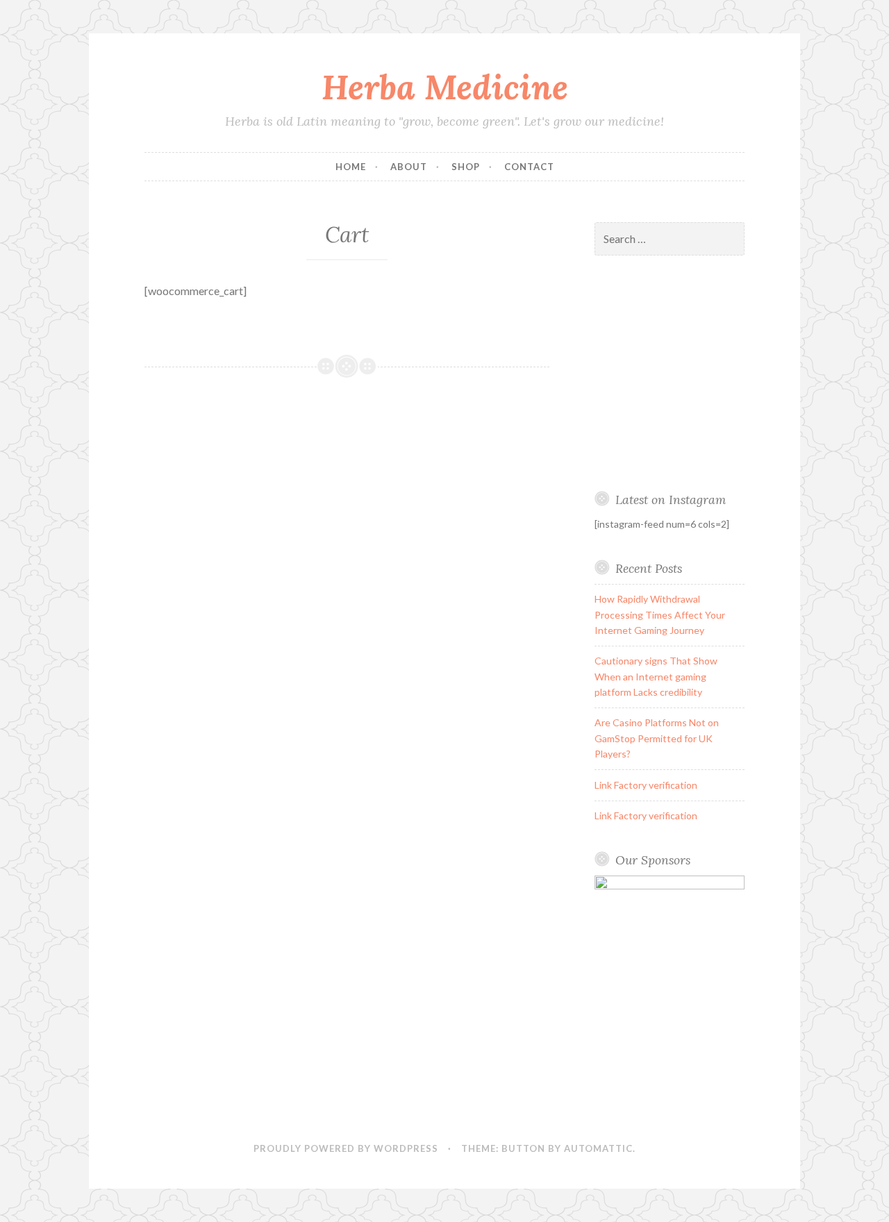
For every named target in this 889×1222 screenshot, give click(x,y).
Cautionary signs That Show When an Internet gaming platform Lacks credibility (656, 676)
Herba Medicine (445, 86)
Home (350, 166)
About (408, 166)
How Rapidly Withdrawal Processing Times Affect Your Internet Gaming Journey (660, 614)
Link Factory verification (646, 785)
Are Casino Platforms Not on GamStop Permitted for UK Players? (657, 738)
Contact (529, 166)
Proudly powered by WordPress (346, 1148)
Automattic (598, 1148)
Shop (465, 166)
